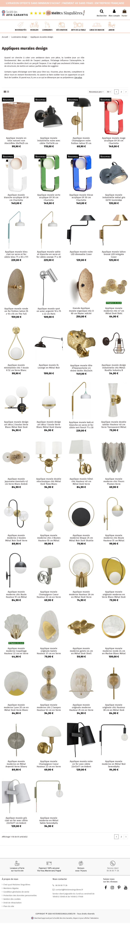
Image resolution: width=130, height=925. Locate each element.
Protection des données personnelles (20, 895)
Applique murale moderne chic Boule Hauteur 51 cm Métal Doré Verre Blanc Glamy (114, 539)
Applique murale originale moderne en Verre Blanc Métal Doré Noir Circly (114, 596)
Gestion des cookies (12, 899)
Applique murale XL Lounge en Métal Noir (49, 366)
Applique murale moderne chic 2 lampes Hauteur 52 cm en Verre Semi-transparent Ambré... (49, 710)
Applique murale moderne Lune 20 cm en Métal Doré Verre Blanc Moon (16, 709)
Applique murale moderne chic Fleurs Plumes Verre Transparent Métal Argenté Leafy (113, 484)
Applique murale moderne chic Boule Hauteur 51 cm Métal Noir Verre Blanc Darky (16, 596)
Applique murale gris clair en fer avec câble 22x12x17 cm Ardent (16, 820)
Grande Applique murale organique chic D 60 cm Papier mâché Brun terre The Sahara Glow (81, 313)
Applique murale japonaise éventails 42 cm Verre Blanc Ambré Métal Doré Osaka (16, 483)
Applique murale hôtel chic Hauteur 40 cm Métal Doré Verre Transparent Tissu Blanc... (81, 484)
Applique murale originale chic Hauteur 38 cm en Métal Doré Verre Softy (113, 709)
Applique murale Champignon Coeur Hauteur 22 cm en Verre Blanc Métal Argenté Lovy (49, 597)
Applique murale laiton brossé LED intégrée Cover (114, 254)
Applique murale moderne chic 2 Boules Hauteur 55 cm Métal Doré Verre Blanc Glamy (49, 539)
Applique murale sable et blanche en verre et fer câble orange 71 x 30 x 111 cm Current (49, 255)
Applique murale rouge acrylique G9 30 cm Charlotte (113, 141)
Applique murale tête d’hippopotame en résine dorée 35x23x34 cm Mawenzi (81, 369)
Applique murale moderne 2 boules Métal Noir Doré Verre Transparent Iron (16, 539)
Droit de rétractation (12, 903)
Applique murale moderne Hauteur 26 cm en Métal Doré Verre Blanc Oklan (81, 596)
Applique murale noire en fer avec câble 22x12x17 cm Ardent (81, 764)
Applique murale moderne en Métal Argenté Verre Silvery (16, 764)
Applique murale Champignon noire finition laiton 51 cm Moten (81, 142)
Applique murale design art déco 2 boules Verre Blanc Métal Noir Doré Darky (16, 426)
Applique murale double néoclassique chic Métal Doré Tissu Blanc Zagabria (48, 483)
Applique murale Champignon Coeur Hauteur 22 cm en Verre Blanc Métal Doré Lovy (49, 765)
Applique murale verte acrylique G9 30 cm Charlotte (48, 197)
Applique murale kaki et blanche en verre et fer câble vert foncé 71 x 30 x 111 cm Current (81, 426)
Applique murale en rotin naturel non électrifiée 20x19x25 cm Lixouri (16, 142)
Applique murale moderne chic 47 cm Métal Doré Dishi (114, 311)
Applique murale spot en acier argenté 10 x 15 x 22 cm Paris (49, 311)
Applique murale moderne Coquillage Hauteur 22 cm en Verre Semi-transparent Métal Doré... (16, 653)
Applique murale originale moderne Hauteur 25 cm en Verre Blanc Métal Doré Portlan (81, 710)
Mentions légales (11, 888)
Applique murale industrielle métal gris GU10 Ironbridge (113, 197)
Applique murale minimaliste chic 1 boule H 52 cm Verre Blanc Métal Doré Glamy (16, 369)
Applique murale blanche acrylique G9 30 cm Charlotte (16, 197)
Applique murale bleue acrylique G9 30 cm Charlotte (81, 197)
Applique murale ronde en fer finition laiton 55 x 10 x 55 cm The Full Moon (16, 312)
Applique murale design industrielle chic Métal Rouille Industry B (114, 368)
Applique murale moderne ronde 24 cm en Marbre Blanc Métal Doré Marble (114, 652)
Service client (112, 868)
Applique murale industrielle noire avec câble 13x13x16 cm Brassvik (48, 142)
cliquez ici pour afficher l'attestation (86, 918)
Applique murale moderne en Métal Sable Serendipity (48, 820)
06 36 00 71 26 (113, 871)
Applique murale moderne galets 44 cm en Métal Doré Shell (81, 651)
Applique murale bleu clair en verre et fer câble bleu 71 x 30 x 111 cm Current (16, 255)
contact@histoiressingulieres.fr (69, 890)
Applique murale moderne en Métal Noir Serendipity (114, 764)
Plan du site (8, 906)
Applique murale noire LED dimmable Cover (81, 253)
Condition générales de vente (16, 892)
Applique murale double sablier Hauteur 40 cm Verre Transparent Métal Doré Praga (113, 426)
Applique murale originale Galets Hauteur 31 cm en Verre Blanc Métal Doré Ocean (48, 652)
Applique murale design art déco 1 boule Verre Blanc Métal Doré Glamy (48, 424)
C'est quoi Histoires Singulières (16, 884)
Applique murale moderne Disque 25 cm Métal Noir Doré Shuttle (81, 538)
